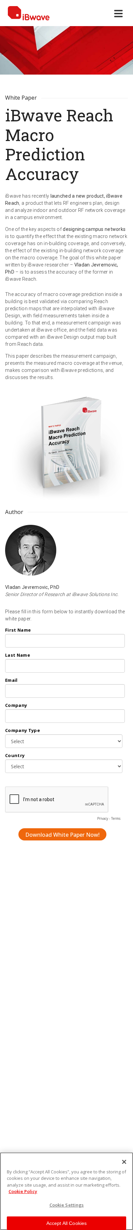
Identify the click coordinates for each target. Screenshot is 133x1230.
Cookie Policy (23, 1191)
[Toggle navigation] (119, 13)
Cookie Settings (66, 1205)
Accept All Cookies (66, 1223)
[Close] (124, 1161)
